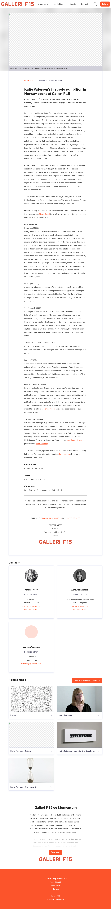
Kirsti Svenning (42, 443)
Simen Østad (44, 214)
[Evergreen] (31, 699)
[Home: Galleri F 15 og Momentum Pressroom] (17, 4)
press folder (50, 409)
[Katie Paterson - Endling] (31, 735)
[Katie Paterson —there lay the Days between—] (79, 735)
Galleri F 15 (57, 490)
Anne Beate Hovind (74, 440)
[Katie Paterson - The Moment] (31, 770)
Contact (84, 4)
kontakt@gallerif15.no (52, 518)
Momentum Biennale (55, 899)
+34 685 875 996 (31, 609)
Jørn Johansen (64, 454)
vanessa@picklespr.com (31, 663)
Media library (59, 4)
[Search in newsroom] (95, 4)
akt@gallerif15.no (80, 606)
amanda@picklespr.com (31, 606)
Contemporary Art (44, 490)
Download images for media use (87, 680)
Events (73, 4)
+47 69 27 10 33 (73, 518)
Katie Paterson (30, 490)
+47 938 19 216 (80, 609)
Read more (55, 852)
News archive (42, 4)
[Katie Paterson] (79, 699)
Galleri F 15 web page (33, 468)
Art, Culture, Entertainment (35, 479)
